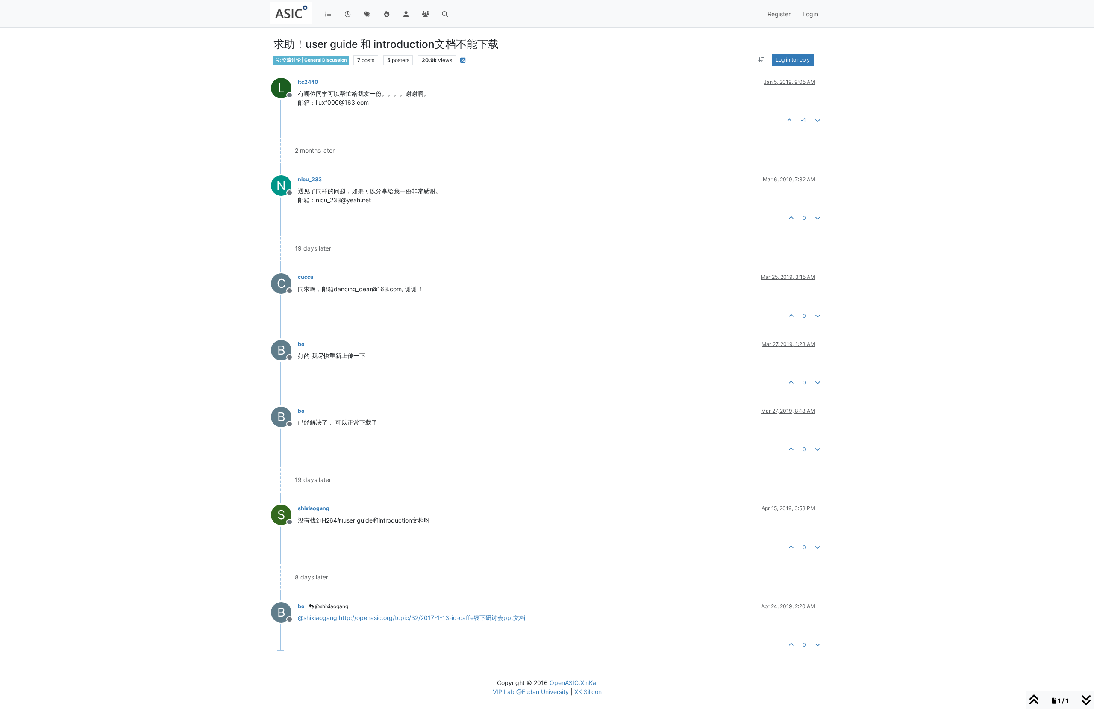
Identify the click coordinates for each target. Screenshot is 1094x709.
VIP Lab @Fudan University (531, 691)
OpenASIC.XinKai (573, 682)
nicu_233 (310, 179)
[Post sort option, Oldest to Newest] (761, 60)
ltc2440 (308, 82)
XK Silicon (588, 691)
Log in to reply (793, 59)
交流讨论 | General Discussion (314, 60)
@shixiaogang (331, 606)
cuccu (306, 277)
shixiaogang (313, 508)
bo (301, 344)
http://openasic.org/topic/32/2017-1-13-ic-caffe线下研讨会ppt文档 (432, 617)
